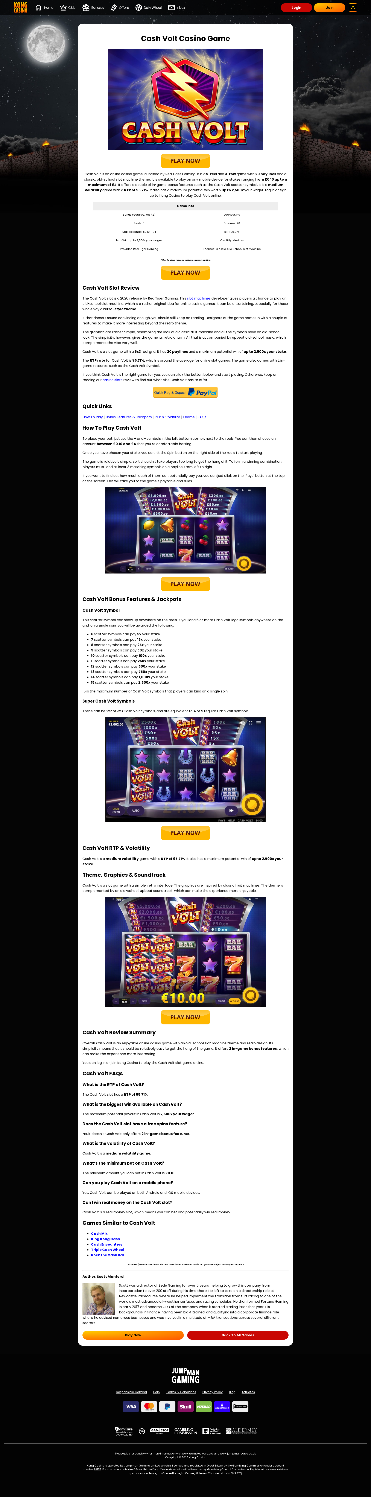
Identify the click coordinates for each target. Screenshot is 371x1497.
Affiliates (248, 1392)
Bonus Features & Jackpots (129, 417)
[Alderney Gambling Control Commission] (241, 1431)
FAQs (202, 417)
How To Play (92, 417)
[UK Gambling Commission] (186, 1431)
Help (156, 1392)
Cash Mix (99, 1233)
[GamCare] (124, 1431)
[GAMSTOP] (159, 1431)
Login (296, 7)
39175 (97, 1469)
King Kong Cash (105, 1239)
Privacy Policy (212, 1392)
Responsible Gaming (131, 1392)
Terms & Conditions (181, 1392)
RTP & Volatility (167, 417)
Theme (189, 417)
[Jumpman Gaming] (185, 1382)
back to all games (238, 1335)
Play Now (133, 1335)
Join (329, 7)
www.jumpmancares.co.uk (238, 1453)
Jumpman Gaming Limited (142, 1465)
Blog (232, 1392)
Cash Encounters (106, 1244)
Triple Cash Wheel (107, 1249)
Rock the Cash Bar (107, 1255)
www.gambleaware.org (197, 1453)
